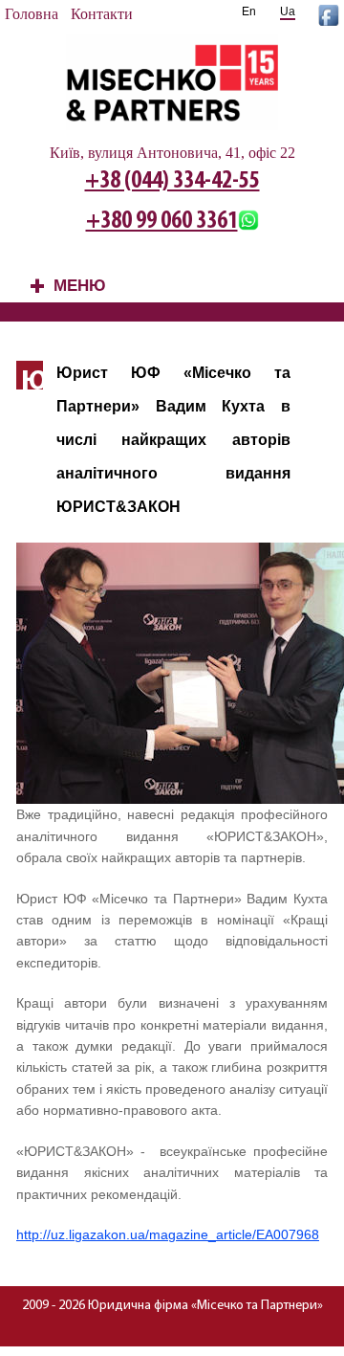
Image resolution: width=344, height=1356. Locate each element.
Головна (31, 14)
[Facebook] (328, 20)
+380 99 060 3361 (162, 221)
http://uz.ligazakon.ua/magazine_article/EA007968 (167, 1234)
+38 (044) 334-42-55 (172, 181)
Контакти (102, 14)
